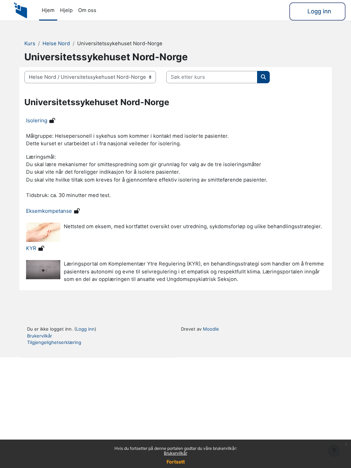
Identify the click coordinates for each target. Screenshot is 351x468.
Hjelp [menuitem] (66, 10)
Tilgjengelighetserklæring (54, 342)
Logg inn (319, 11)
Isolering (36, 120)
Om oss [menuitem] (87, 10)
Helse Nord (56, 43)
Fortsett (176, 462)
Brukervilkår (175, 453)
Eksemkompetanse (49, 211)
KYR (31, 248)
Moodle (211, 329)
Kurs (29, 43)
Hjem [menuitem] (48, 10)
